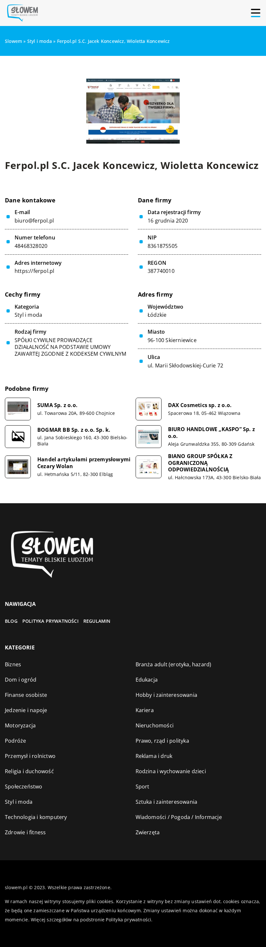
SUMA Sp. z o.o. (57, 405)
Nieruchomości (155, 725)
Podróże (15, 740)
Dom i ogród (20, 679)
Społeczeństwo (23, 786)
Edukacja (147, 679)
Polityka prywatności (50, 621)
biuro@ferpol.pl (34, 220)
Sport (143, 786)
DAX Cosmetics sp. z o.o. (200, 405)
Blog (11, 621)
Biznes (13, 664)
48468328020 (31, 246)
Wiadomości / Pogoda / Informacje (179, 817)
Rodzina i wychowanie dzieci (171, 771)
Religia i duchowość (29, 771)
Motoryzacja (20, 725)
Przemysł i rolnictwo (30, 756)
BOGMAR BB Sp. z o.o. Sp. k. (73, 430)
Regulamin (97, 621)
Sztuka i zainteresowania (167, 801)
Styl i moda (28, 314)
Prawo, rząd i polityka (162, 740)
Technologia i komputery (36, 817)
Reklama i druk (154, 756)
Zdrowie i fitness (25, 832)
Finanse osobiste (26, 694)
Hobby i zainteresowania (167, 694)
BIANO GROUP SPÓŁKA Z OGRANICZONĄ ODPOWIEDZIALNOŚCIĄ (200, 463)
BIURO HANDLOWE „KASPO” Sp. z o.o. (211, 433)
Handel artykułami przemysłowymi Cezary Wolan (83, 463)
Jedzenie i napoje (26, 710)
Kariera (145, 710)
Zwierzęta (148, 832)
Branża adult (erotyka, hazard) (174, 664)
